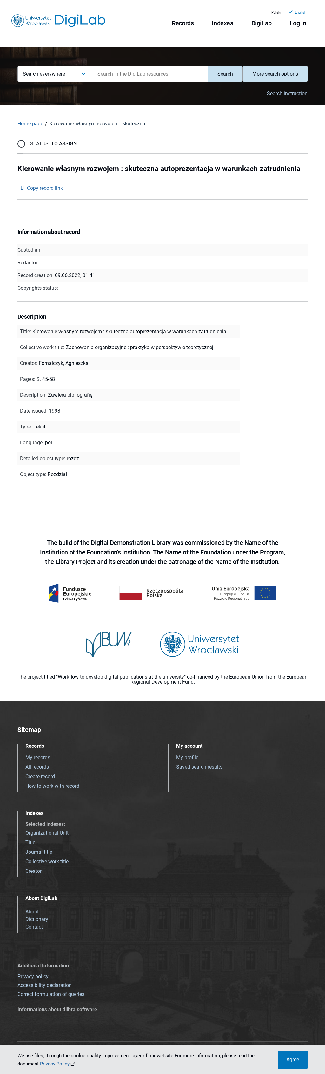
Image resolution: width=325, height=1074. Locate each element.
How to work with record (52, 786)
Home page (30, 124)
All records (37, 767)
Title (30, 842)
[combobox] (150, 74)
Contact (34, 927)
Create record (40, 776)
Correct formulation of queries (50, 994)
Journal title (38, 852)
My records (37, 757)
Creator (33, 871)
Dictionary (36, 919)
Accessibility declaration (44, 985)
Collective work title (47, 862)
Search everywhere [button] (44, 74)
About (32, 912)
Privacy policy (33, 976)
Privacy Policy (55, 1064)
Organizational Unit (47, 833)
